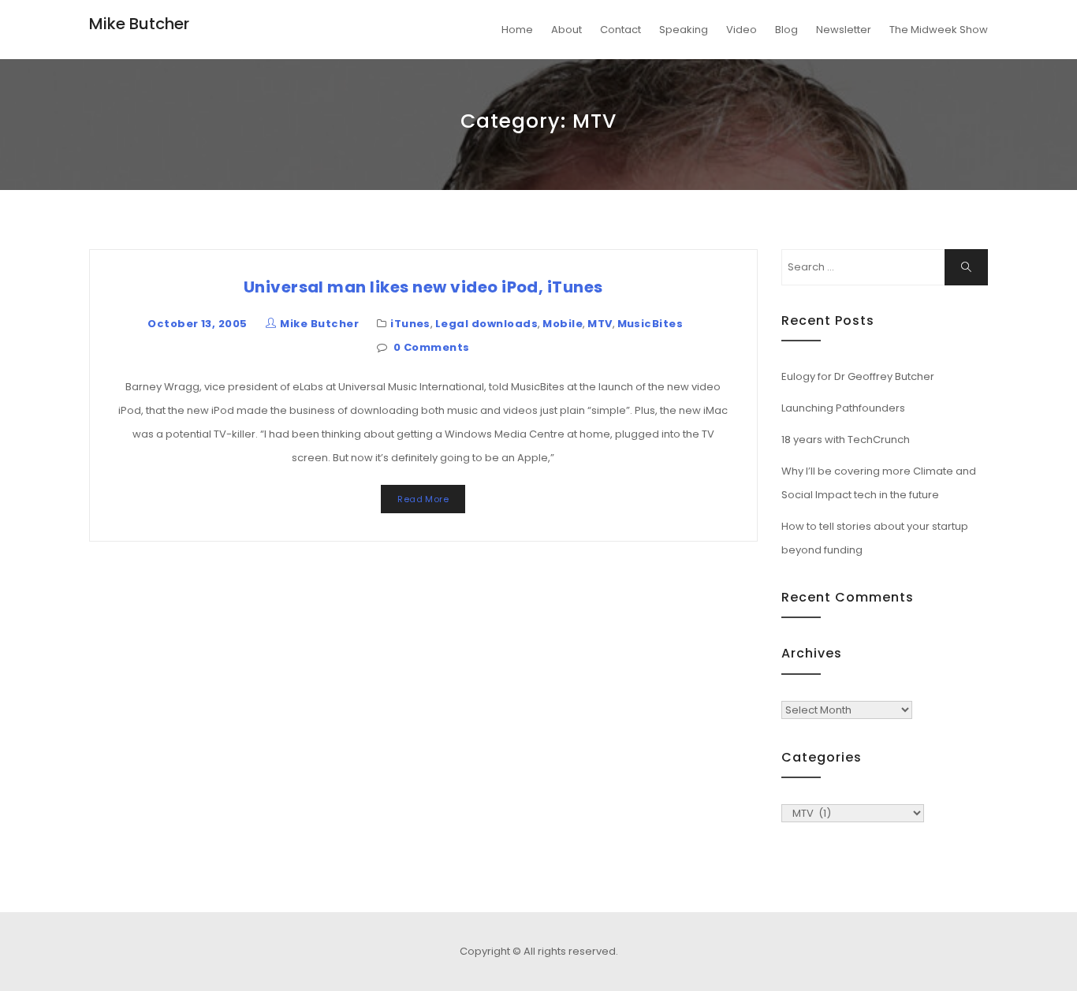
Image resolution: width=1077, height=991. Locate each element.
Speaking (683, 29)
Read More (423, 499)
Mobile (562, 323)
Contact (620, 29)
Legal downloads (486, 323)
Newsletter (843, 29)
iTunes (410, 323)
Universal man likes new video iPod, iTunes (423, 287)
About (566, 29)
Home (517, 29)
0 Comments (431, 347)
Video (741, 29)
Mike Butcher (139, 24)
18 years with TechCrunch (845, 439)
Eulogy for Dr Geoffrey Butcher (857, 376)
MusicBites (650, 323)
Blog (786, 29)
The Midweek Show (938, 29)
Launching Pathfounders (843, 407)
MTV (599, 323)
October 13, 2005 (197, 323)
